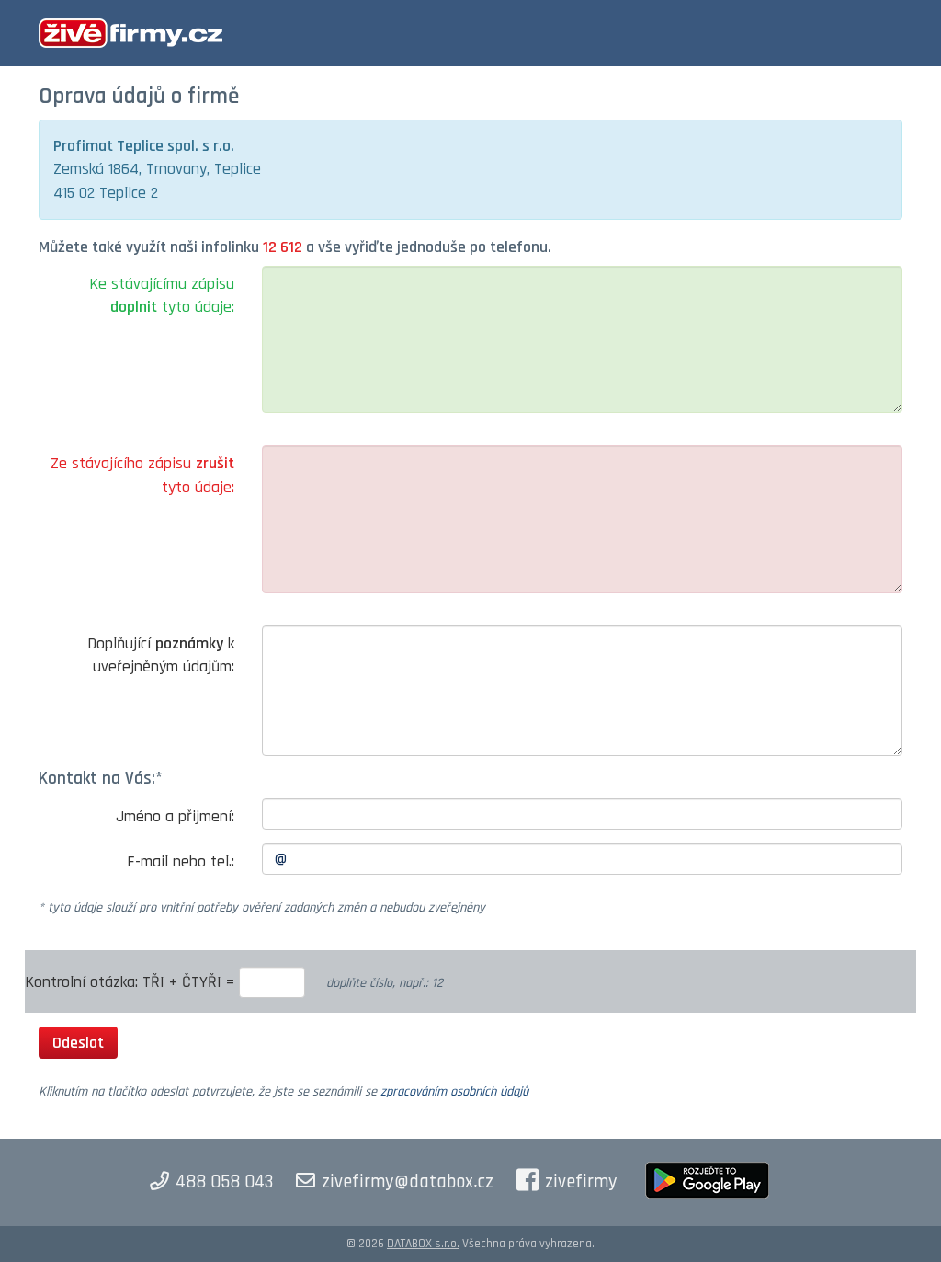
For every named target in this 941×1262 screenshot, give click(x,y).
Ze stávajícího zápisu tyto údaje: (142, 475)
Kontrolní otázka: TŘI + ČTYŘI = (132, 981)
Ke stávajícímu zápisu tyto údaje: (161, 295)
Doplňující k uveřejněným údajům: (160, 655)
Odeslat (78, 1042)
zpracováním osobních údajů (454, 1092)
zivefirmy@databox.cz (407, 1182)
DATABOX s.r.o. (423, 1243)
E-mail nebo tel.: (180, 861)
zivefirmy (581, 1182)
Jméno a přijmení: (175, 816)
